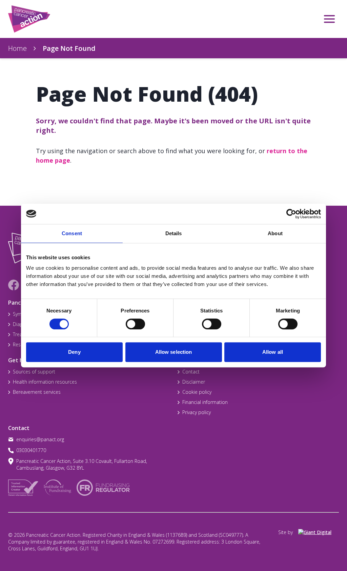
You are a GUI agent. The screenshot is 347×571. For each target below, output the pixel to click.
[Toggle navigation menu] (329, 19)
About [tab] (275, 233)
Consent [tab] (72, 233)
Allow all (272, 352)
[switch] (128, 321)
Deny (74, 352)
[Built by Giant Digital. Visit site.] (318, 532)
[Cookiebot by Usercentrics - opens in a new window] (291, 214)
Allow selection (173, 352)
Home (17, 48)
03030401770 (31, 450)
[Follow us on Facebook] (13, 285)
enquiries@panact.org (40, 439)
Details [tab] (173, 233)
